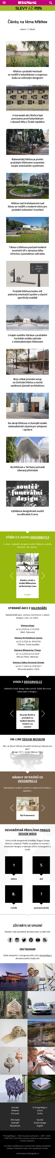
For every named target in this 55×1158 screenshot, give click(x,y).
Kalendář (15, 1122)
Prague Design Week (34, 832)
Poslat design (40, 1122)
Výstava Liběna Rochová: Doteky (28, 662)
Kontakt (15, 1107)
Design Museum (33, 739)
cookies (10, 1148)
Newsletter (15, 1125)
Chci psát (15, 1113)
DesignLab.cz (33, 1153)
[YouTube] (38, 940)
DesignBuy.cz (39, 537)
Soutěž (40, 1119)
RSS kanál (15, 1119)
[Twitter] (24, 940)
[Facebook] (10, 940)
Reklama (15, 1110)
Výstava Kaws (27, 625)
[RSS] (45, 940)
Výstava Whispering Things (27, 650)
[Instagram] (17, 940)
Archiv (40, 1113)
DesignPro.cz (27, 781)
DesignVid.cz (33, 681)
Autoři (40, 1110)
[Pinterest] (31, 940)
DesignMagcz (46, 955)
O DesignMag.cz (40, 1107)
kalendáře (39, 608)
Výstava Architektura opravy (28, 637)
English (40, 1125)
